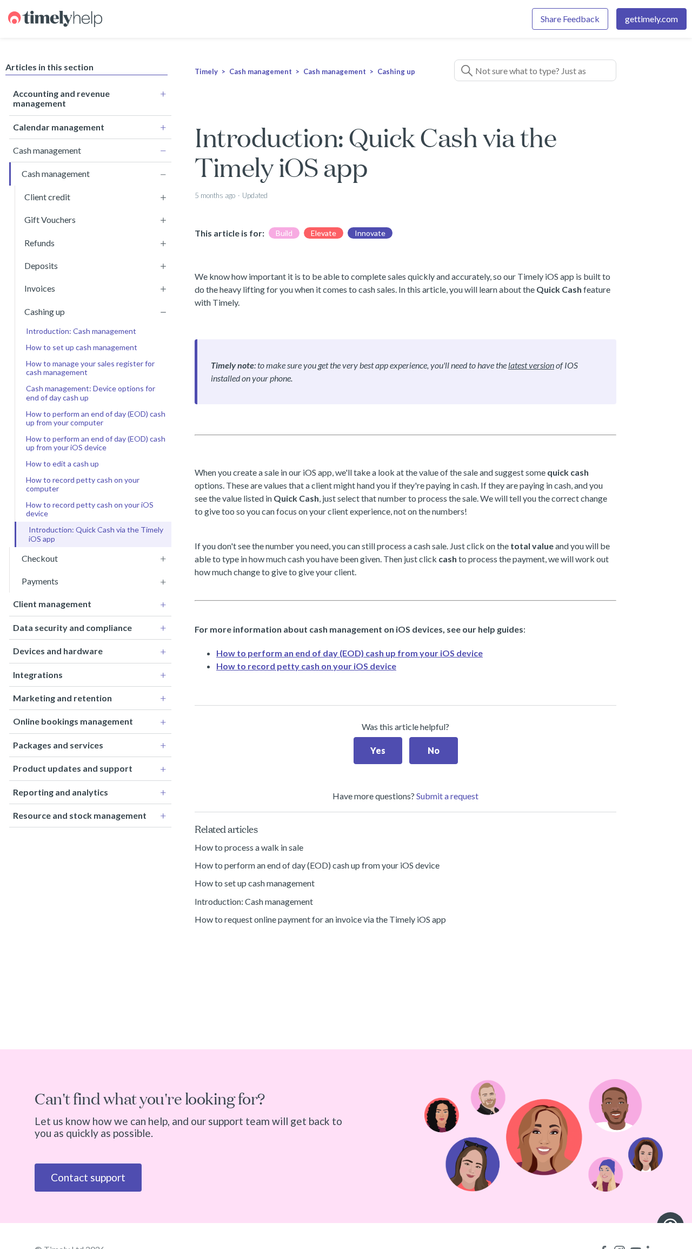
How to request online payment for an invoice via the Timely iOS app (320, 919)
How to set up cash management (81, 347)
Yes (377, 750)
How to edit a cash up (62, 463)
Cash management (260, 71)
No (434, 750)
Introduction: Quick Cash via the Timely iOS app (96, 534)
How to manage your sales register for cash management (90, 368)
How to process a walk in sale (249, 847)
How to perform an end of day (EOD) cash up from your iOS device (95, 443)
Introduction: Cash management (81, 331)
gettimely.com (651, 19)
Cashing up (396, 71)
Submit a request (447, 796)
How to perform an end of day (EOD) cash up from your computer (95, 418)
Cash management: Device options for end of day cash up (90, 393)
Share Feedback (570, 19)
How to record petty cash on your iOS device (90, 509)
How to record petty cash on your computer (82, 484)
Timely (206, 71)
